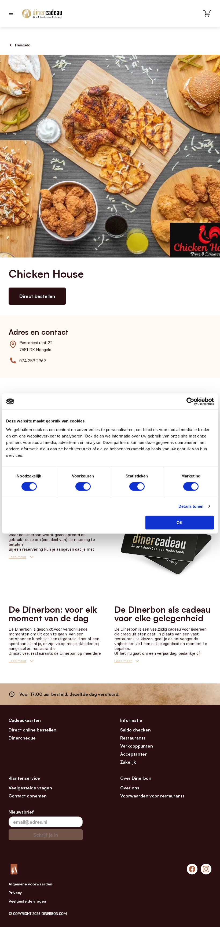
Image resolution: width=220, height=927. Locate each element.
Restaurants (132, 738)
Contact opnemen (28, 796)
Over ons (129, 787)
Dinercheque (22, 738)
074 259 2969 (32, 360)
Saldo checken (135, 730)
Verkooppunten (136, 746)
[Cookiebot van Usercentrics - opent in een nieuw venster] (190, 402)
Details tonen (190, 506)
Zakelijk (128, 762)
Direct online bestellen (32, 730)
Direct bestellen (37, 296)
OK (180, 522)
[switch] (83, 486)
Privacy (15, 892)
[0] (207, 13)
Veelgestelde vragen (30, 787)
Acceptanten (134, 754)
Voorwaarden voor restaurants (152, 796)
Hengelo (22, 45)
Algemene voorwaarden (30, 884)
